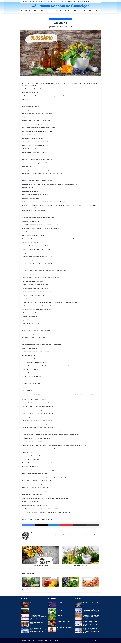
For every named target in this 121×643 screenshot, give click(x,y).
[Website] (32, 537)
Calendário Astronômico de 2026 (67, 1)
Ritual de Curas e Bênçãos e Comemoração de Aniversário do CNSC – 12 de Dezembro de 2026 (91, 610)
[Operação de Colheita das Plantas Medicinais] (31, 582)
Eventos (37, 10)
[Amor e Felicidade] (52, 604)
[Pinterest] (67, 525)
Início (54, 16)
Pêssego (84, 588)
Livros (61, 10)
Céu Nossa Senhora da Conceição (50, 640)
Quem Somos (29, 10)
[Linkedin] (54, 525)
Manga (43, 588)
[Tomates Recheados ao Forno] (52, 623)
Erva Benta (59, 615)
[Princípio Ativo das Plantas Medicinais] (52, 611)
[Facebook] (28, 525)
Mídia (84, 10)
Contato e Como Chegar (36, 609)
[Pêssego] (90, 582)
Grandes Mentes (25, 1)
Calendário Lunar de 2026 (53, 1)
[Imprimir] (92, 525)
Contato (98, 10)
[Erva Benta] (52, 617)
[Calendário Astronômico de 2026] (78, 604)
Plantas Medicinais (60, 16)
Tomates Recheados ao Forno (64, 621)
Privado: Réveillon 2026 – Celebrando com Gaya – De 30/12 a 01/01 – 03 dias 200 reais (38, 630)
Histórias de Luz (33, 1)
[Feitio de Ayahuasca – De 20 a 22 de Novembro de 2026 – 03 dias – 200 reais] (78, 617)
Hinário (55, 10)
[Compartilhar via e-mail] (79, 525)
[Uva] (70, 582)
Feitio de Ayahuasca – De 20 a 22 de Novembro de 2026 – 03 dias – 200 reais (91, 617)
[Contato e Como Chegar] (25, 611)
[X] (41, 525)
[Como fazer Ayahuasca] (25, 604)
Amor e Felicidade (61, 602)
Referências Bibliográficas (65, 19)
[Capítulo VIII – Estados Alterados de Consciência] (52, 629)
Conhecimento (46, 10)
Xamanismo (78, 10)
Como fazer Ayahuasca (35, 602)
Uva (62, 588)
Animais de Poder (42, 1)
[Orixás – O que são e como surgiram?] (25, 624)
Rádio (91, 10)
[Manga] (51, 582)
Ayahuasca (69, 10)
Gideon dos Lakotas (55, 26)
